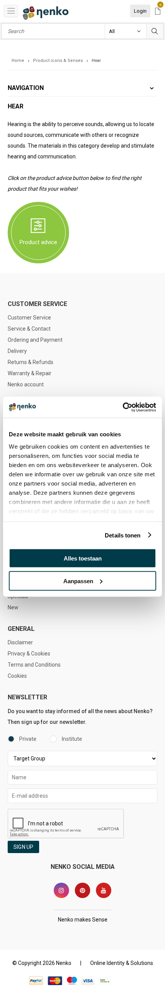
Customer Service (29, 317)
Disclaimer (20, 642)
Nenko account (26, 384)
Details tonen (122, 535)
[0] (157, 12)
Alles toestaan (83, 558)
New (13, 607)
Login (140, 11)
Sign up (23, 847)
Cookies (17, 676)
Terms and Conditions (34, 665)
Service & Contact (29, 329)
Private (27, 738)
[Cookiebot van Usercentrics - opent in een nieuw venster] (122, 407)
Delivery (17, 351)
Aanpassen (78, 580)
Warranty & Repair (29, 373)
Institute (71, 738)
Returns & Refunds (30, 362)
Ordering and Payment (35, 340)
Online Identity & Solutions (121, 963)
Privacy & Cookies (29, 653)
